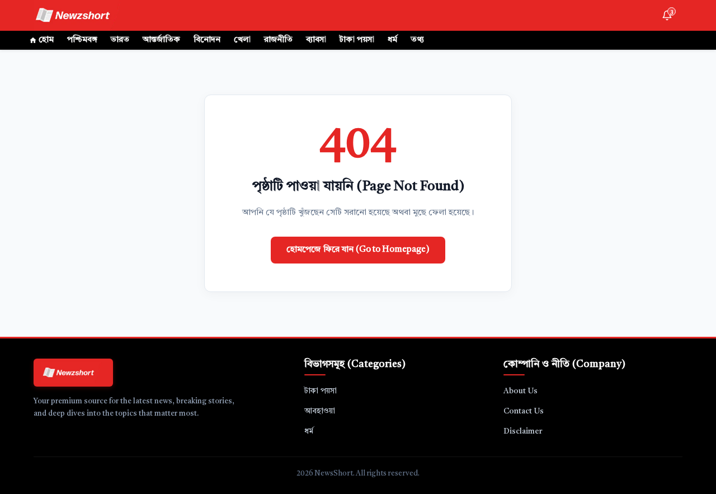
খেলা (242, 40)
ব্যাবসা (316, 40)
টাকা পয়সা (357, 40)
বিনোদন (207, 40)
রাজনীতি (278, 40)
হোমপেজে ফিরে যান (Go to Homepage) (358, 250)
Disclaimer (523, 431)
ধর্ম (392, 40)
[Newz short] (80, 15)
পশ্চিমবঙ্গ (82, 40)
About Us (520, 391)
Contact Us (523, 411)
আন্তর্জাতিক (161, 40)
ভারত (120, 40)
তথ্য (417, 40)
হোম (46, 40)
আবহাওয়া (319, 411)
